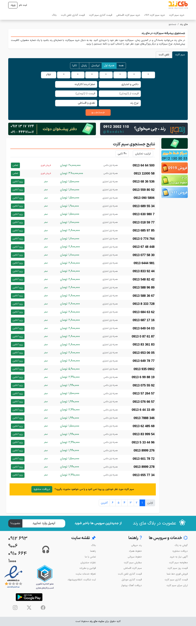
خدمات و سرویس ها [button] (168, 538)
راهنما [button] (135, 538)
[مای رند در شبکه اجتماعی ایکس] (29, 607)
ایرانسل (95, 66)
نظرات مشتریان (88, 562)
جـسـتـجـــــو (98, 112)
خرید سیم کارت (176, 15)
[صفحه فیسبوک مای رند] (43, 607)
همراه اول (109, 66)
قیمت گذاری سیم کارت (100, 15)
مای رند (184, 24)
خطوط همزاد (135, 551)
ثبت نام (23, 5)
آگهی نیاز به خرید (179, 557)
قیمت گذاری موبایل (132, 579)
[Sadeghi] (144, 129)
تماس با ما (90, 557)
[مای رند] (178, 5)
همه (121, 66)
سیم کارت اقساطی (132, 568)
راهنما (93, 551)
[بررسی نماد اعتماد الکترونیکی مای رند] (13, 577)
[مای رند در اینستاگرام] (15, 607)
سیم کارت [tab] (180, 54)
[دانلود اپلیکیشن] (29, 597)
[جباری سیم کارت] (52, 129)
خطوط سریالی (135, 557)
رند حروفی (136, 545)
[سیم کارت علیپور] (174, 155)
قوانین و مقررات (87, 568)
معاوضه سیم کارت (178, 562)
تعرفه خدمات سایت (86, 574)
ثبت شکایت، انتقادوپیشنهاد (82, 579)
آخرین (104, 503)
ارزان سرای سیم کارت (177, 585)
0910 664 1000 (17, 557)
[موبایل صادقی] (174, 167)
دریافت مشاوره (42, 489)
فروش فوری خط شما (177, 574)
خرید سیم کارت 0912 (154, 15)
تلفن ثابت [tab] (164, 54)
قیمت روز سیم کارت (177, 568)
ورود (13, 5)
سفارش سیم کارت (133, 562)
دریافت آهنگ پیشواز (131, 585)
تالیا (74, 66)
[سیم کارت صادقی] (174, 192)
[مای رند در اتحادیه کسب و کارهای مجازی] (44, 577)
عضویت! (15, 523)
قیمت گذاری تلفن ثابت (73, 15)
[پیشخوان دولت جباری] (174, 143)
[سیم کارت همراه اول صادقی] (174, 180)
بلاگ (54, 15)
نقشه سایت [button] (83, 538)
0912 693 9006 (17, 542)
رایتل (84, 66)
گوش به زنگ (181, 545)
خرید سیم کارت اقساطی (128, 15)
